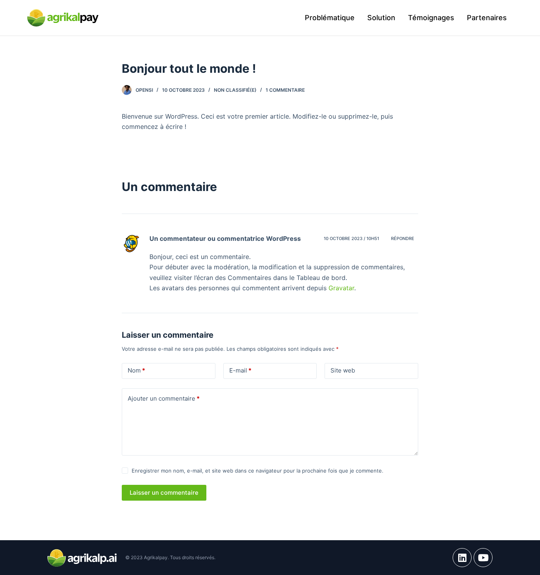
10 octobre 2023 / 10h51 (351, 238)
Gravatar (341, 288)
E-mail (240, 370)
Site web (342, 370)
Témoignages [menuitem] (431, 17)
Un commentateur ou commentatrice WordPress (225, 238)
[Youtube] (483, 557)
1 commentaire (285, 90)
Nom (136, 370)
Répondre (402, 238)
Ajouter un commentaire (164, 398)
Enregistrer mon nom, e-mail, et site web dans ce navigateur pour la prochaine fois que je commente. (257, 470)
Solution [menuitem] (381, 17)
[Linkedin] (462, 557)
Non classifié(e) (235, 90)
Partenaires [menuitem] (487, 17)
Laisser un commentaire (164, 492)
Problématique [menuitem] (330, 17)
